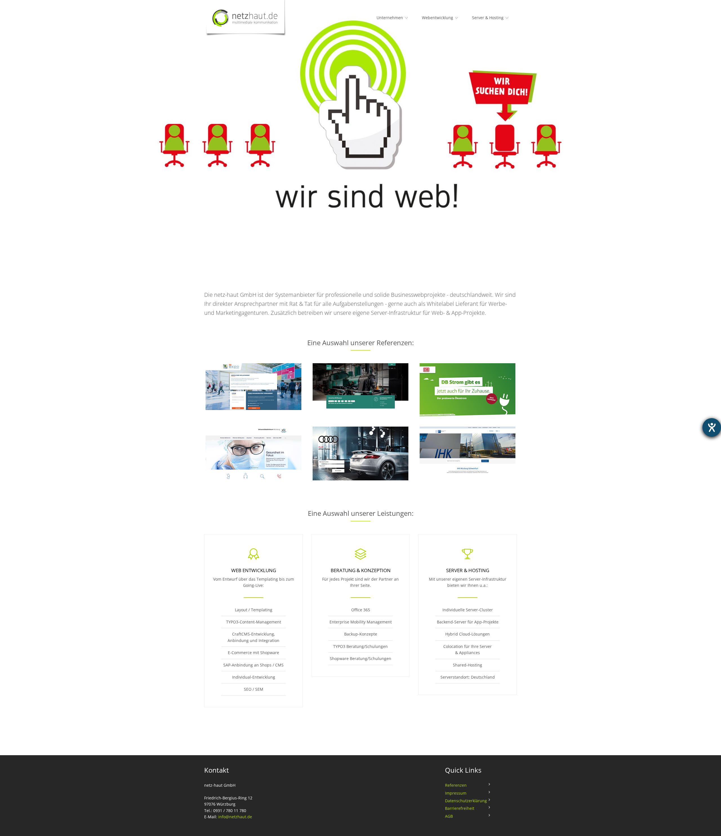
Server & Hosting (488, 17)
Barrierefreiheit (459, 808)
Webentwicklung (437, 17)
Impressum (455, 793)
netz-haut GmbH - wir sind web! (249, 18)
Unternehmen (390, 17)
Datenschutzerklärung (466, 800)
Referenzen (456, 785)
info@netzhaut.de (235, 816)
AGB (449, 816)
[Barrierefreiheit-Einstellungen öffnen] (711, 427)
